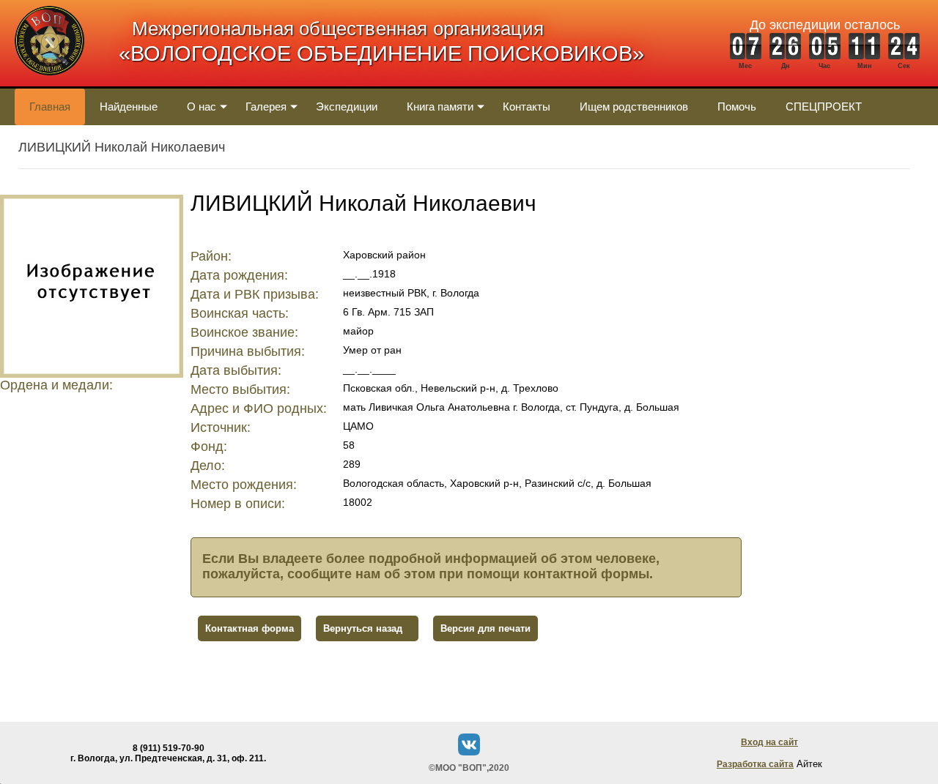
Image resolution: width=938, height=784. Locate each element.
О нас (201, 106)
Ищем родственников (634, 106)
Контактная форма (249, 628)
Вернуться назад (362, 628)
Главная (49, 106)
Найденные (129, 106)
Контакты (526, 106)
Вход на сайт (769, 742)
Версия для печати (485, 628)
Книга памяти (440, 106)
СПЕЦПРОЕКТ (824, 106)
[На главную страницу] (49, 83)
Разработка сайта (755, 764)
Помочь (736, 106)
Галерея (266, 106)
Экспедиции (346, 106)
